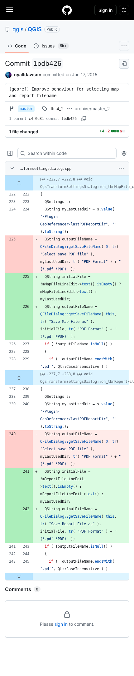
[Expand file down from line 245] (19, 576)
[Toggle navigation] (9, 9)
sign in (61, 624)
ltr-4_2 (57, 108)
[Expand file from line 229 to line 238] (19, 377)
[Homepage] (67, 10)
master (26, 108)
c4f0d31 (36, 118)
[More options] (121, 168)
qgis (17, 29)
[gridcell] (67, 182)
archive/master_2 (92, 108)
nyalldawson (27, 74)
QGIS (35, 29)
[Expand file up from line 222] (19, 182)
